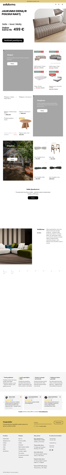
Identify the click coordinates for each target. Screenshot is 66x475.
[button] (62, 402)
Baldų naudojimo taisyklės (23, 447)
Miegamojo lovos (6, 440)
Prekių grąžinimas (22, 449)
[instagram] (52, 450)
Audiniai (20, 443)
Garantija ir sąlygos (22, 451)
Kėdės (4, 449)
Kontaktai (39, 232)
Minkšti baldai (6, 438)
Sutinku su (41, 426)
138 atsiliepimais (43, 411)
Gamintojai (20, 445)
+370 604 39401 (52, 438)
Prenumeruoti (58, 422)
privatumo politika (43, 426)
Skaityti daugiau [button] (48, 408)
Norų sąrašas (21, 453)
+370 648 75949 (52, 440)
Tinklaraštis (20, 457)
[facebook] (50, 450)
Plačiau (12, 63)
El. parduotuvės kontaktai (23, 455)
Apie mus (20, 438)
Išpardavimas (6, 451)
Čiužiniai (4, 443)
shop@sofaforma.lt (52, 442)
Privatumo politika (22, 440)
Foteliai (4, 445)
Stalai (4, 447)
